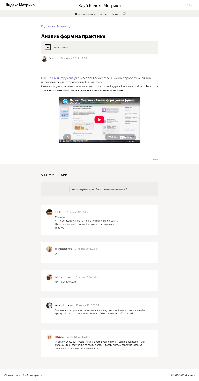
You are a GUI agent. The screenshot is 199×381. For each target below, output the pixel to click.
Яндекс (189, 375)
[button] (189, 5)
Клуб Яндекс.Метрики (54, 26)
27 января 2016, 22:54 (76, 212)
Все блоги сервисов (33, 375)
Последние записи (85, 14)
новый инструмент (60, 77)
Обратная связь (12, 375)
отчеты (154, 159)
